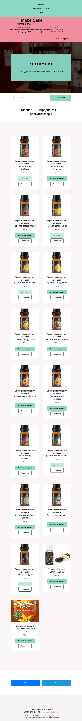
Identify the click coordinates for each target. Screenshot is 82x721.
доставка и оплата (41, 8)
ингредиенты (47, 274)
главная (41, 4)
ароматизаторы (41, 278)
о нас (41, 12)
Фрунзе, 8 (67, 39)
